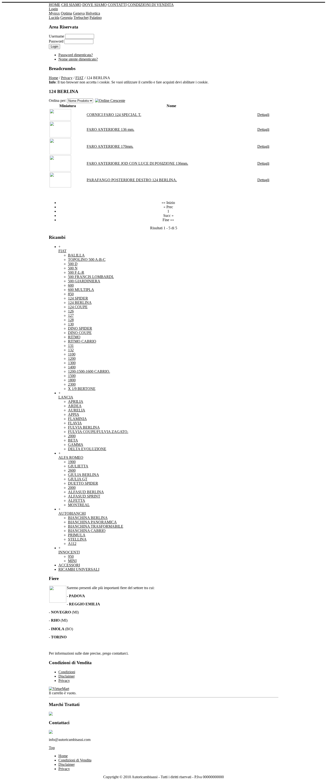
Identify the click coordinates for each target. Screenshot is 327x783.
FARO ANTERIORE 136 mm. (110, 129)
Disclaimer (66, 764)
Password (56, 41)
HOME (54, 5)
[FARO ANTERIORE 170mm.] (60, 153)
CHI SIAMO (71, 5)
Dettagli (263, 115)
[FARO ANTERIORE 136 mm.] (60, 136)
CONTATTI (117, 5)
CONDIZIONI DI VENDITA (151, 5)
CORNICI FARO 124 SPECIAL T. (114, 115)
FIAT (79, 78)
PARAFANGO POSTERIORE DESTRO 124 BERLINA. (132, 180)
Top (52, 748)
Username (56, 36)
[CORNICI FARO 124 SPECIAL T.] (60, 119)
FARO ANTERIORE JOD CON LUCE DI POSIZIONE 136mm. (137, 163)
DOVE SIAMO (94, 5)
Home (53, 78)
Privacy (67, 78)
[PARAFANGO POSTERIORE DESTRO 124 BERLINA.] (60, 186)
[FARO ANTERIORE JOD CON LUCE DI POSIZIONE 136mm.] (60, 170)
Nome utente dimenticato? (78, 59)
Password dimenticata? (75, 55)
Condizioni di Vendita (74, 760)
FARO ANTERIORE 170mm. (110, 146)
